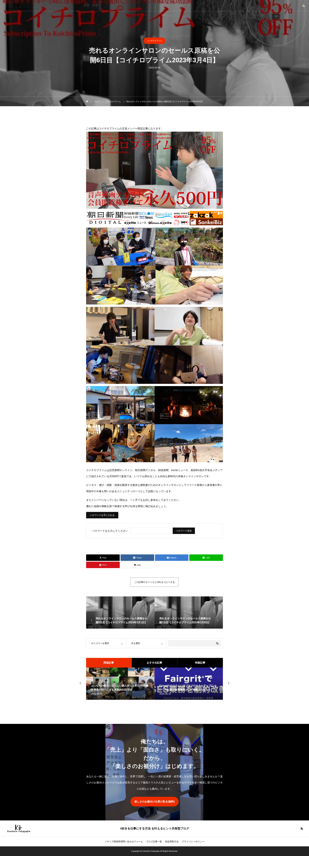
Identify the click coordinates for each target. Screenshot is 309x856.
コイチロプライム (154, 41)
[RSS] (301, 828)
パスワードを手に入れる (102, 515)
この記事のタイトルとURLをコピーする (154, 582)
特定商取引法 (172, 841)
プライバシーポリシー (193, 841)
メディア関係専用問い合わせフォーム (124, 841)
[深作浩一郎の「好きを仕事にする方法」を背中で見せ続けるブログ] (17, 6)
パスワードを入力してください (110, 530)
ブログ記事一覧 (154, 841)
